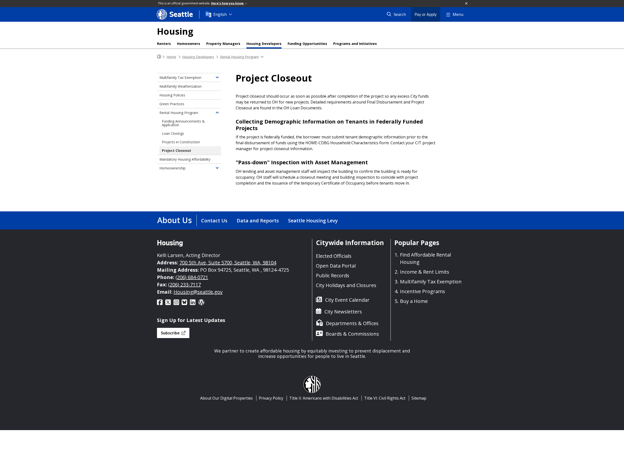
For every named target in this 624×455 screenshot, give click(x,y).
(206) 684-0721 (192, 277)
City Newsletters (343, 311)
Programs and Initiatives (355, 43)
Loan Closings (173, 133)
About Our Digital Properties (226, 398)
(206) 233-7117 (184, 284)
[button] (466, 4)
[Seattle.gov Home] (159, 57)
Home (171, 56)
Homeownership (172, 168)
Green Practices (171, 104)
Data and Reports (258, 220)
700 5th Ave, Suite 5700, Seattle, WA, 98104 (227, 262)
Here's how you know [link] (227, 3)
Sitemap (418, 398)
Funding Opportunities (307, 43)
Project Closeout (176, 150)
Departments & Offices (352, 323)
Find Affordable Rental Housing (425, 258)
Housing (175, 31)
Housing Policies (172, 95)
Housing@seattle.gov (198, 292)
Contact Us (214, 220)
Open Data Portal (336, 265)
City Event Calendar (347, 300)
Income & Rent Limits (424, 272)
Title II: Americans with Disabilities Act (323, 398)
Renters (164, 43)
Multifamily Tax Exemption (180, 77)
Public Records (332, 275)
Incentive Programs (422, 291)
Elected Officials (333, 256)
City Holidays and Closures (346, 285)
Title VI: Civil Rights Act (384, 398)
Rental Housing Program (239, 56)
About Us (174, 220)
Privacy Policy (271, 398)
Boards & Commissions (352, 334)
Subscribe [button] (171, 333)
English (220, 14)
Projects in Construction (181, 142)
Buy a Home (414, 301)
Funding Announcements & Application (183, 123)
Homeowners (188, 43)
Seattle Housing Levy (313, 220)
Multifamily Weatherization (180, 86)
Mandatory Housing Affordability (184, 159)
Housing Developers (264, 43)
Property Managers (223, 43)
